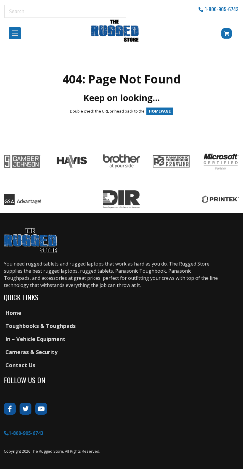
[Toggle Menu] (16, 33)
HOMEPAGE (160, 111)
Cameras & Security (31, 352)
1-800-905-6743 (222, 9)
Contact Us (20, 365)
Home (13, 312)
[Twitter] (25, 409)
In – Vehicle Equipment (35, 339)
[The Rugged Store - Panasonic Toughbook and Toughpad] (115, 30)
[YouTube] (41, 409)
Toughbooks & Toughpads (40, 326)
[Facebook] (10, 409)
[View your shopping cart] (221, 34)
